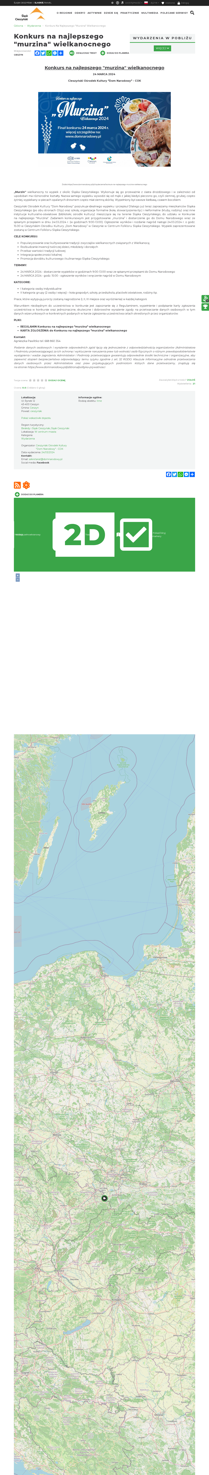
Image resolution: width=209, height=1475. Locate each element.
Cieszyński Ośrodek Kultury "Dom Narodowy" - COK (104, 80)
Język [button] (154, 3)
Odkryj (80, 12)
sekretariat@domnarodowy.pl (45, 459)
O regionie (64, 12)
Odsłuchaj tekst (86, 53)
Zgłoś (191, 380)
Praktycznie (130, 12)
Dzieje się (111, 12)
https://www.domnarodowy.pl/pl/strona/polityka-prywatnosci (66, 367)
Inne (99, 400)
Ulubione (170, 3)
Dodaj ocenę (56, 380)
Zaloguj (185, 3)
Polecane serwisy (174, 12)
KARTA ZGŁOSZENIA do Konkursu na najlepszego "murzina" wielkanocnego (73, 330)
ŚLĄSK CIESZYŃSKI (23, 2)
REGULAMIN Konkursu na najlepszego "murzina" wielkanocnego (65, 326)
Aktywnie (95, 12)
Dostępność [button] (133, 3)
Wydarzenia (28, 438)
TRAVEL (43, 2)
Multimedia (149, 12)
